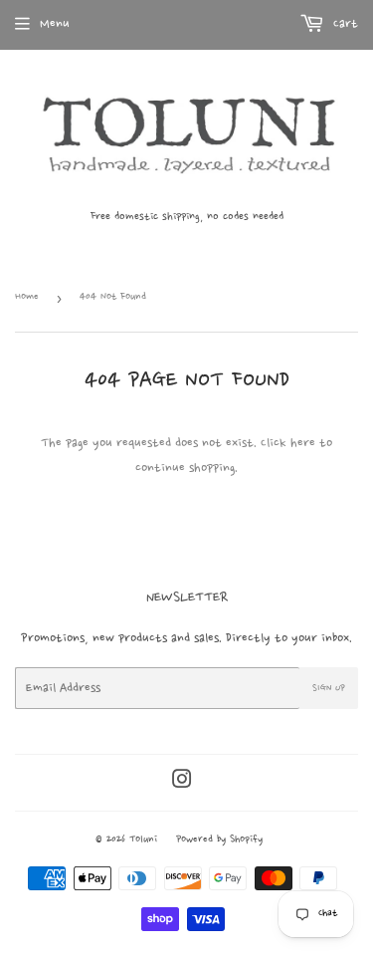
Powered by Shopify (219, 840)
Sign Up (328, 688)
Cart (343, 24)
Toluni (143, 840)
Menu (55, 24)
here (302, 443)
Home (27, 297)
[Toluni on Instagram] (182, 782)
